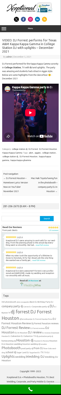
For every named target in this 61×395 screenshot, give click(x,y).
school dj (11, 352)
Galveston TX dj (31, 336)
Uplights (8, 356)
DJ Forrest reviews (37, 328)
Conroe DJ (27, 307)
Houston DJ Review (41, 341)
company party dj (12, 306)
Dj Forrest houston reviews (45, 323)
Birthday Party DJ (45, 302)
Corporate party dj (40, 306)
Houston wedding (14, 344)
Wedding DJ (35, 356)
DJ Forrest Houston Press (42, 319)
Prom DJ (38, 348)
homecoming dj (9, 341)
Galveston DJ (17, 336)
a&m (31, 153)
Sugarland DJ (35, 352)
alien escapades (23, 302)
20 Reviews (33, 281)
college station (49, 153)
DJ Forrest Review (16, 328)
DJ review (35, 332)
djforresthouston (26, 319)
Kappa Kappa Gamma (12, 153)
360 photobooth (9, 302)
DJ (52, 306)
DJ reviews (46, 333)
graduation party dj (45, 336)
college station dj (19, 149)
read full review (42, 245)
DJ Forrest (33, 149)
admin (9, 57)
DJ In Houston (21, 333)
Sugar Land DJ (23, 352)
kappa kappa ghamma (21, 160)
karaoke (43, 344)
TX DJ (46, 352)
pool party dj (27, 348)
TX (42, 352)
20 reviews (53, 230)
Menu (30, 28)
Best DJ (33, 302)
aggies (38, 153)
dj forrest (20, 311)
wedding (20, 356)
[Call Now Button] (30, 389)
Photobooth (11, 348)
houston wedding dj (31, 344)
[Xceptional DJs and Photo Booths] (30, 13)
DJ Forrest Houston (48, 149)
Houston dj (24, 340)
